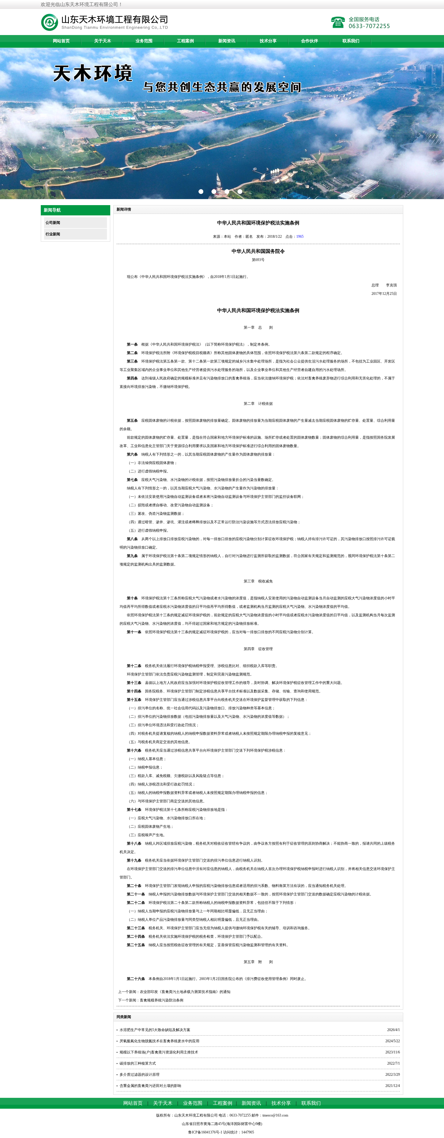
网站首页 (61, 41)
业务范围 (144, 41)
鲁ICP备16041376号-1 (205, 1132)
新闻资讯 (226, 41)
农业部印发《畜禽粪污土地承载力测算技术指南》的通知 (185, 992)
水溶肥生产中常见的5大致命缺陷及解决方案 (155, 1030)
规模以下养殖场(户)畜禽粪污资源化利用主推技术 (159, 1052)
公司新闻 (53, 223)
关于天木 (102, 41)
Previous (10, 123)
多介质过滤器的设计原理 (139, 1074)
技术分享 (268, 41)
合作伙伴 (309, 41)
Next (433, 123)
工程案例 (185, 41)
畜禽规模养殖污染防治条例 (161, 1000)
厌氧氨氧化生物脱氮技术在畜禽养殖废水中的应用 (159, 1041)
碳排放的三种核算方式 (138, 1063)
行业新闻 (53, 234)
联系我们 (351, 41)
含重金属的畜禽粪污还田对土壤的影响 (150, 1086)
